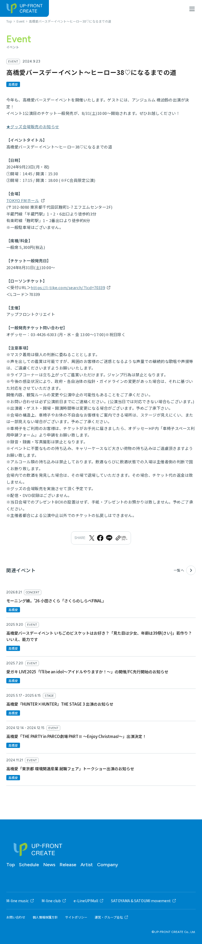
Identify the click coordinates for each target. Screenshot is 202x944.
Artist (86, 865)
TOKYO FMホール (22, 200)
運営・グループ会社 (109, 917)
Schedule (29, 865)
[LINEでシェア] (109, 538)
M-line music (17, 900)
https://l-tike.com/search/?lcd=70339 (68, 287)
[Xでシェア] (91, 538)
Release (67, 865)
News (49, 865)
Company (107, 865)
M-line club (51, 900)
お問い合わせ (15, 917)
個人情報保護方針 (45, 917)
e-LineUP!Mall (86, 900)
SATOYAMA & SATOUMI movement (141, 900)
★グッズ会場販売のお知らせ (32, 126)
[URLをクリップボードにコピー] (121, 538)
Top (10, 865)
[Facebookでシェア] (100, 538)
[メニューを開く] (192, 9)
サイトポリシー (76, 917)
